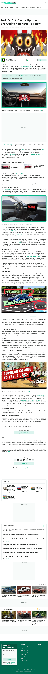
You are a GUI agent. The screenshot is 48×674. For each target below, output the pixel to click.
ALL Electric (33, 316)
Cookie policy (20, 669)
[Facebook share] (15, 460)
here (9, 451)
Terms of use (33, 669)
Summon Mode (11, 154)
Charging (8, 554)
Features (11, 7)
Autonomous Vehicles (10, 549)
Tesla (6, 17)
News (2, 7)
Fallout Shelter (41, 395)
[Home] (10, 2)
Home (2, 17)
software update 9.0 (20, 173)
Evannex (6, 454)
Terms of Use (9, 663)
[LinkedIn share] (21, 460)
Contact (39, 648)
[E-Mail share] (33, 460)
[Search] (43, 2)
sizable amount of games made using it (31, 400)
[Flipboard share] (24, 460)
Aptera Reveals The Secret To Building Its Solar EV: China (16, 556)
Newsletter (32, 7)
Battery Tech (9, 531)
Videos (17, 7)
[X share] (18, 460)
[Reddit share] (27, 460)
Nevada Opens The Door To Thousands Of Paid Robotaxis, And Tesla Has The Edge (22, 548)
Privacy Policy (13, 662)
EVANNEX (10, 59)
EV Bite (24, 77)
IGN (29, 391)
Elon (43, 149)
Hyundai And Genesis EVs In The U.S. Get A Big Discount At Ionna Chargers (20, 552)
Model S (11, 230)
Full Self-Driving (20, 234)
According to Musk (26, 66)
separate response (8, 144)
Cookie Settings (27, 669)
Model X (17, 230)
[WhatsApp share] (30, 460)
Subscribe (9, 659)
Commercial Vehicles (11, 536)
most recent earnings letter (33, 256)
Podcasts (22, 7)
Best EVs (39, 7)
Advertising (40, 646)
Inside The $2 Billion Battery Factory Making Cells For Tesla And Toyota (19, 544)
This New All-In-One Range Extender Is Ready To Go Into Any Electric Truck (20, 534)
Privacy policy (14, 669)
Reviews (6, 7)
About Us (39, 644)
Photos (27, 7)
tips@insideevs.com (30, 467)
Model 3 (19, 242)
